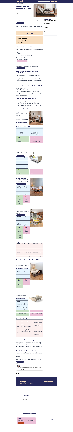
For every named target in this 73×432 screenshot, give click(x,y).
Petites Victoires (31, 1)
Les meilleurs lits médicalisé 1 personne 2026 (22, 40)
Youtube (45, 422)
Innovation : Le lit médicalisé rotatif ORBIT (48, 34)
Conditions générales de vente (26, 428)
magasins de (24, 353)
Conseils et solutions (26, 1)
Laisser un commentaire (29, 413)
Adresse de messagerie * (25, 399)
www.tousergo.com (54, 1)
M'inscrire (48, 381)
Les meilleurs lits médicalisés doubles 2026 (22, 41)
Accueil (17, 3)
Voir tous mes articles (22, 369)
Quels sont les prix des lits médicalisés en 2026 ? (22, 38)
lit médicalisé (34, 19)
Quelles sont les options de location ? (21, 42)
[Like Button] (17, 363)
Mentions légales (22, 428)
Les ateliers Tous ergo (46, 27)
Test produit (35, 1)
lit (32, 87)
